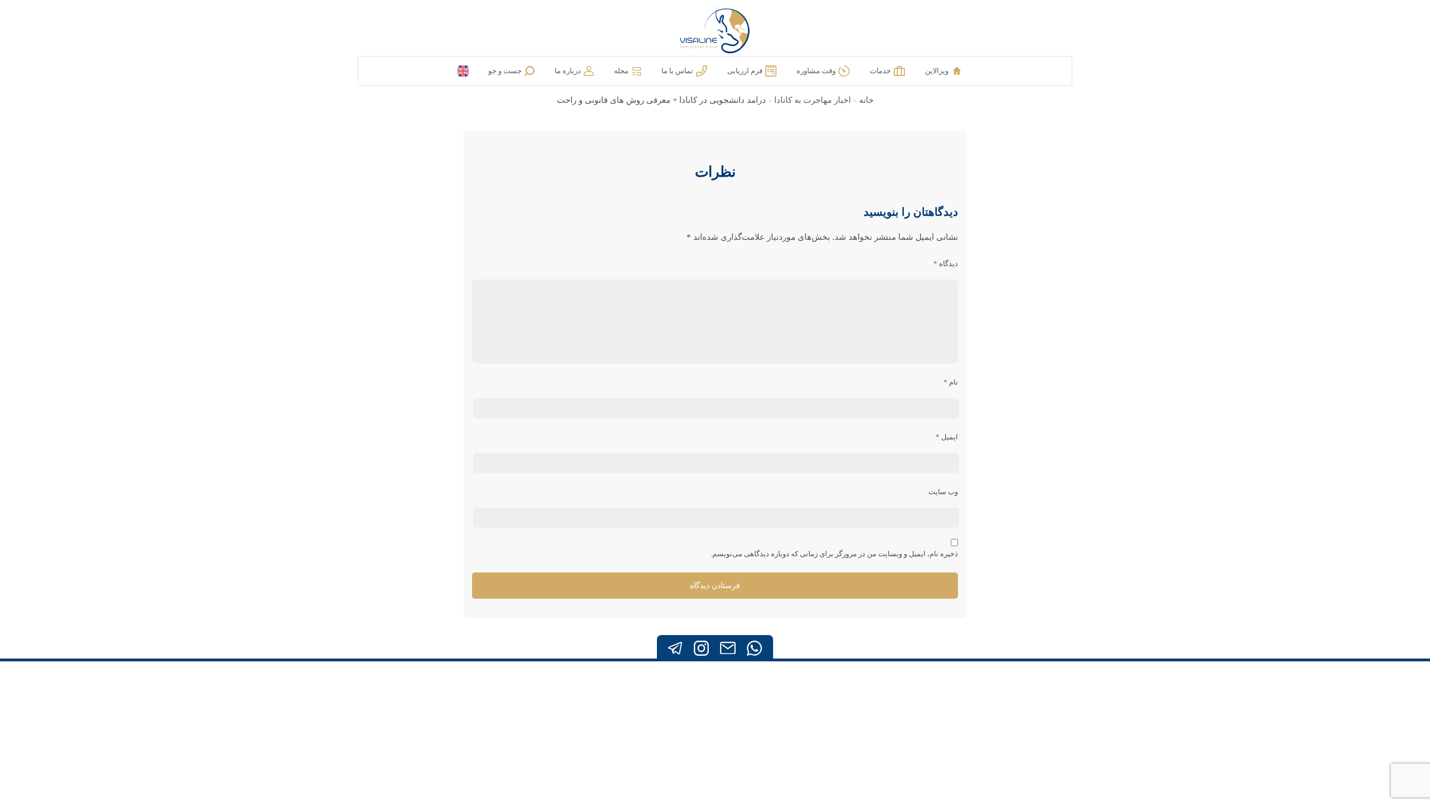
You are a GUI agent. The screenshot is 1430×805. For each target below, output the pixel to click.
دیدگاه (945, 263)
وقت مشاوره (816, 71)
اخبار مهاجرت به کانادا (812, 100)
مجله (621, 71)
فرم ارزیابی (744, 71)
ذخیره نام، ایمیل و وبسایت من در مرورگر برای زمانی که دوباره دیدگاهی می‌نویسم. (834, 554)
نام (950, 382)
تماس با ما (677, 71)
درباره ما (568, 71)
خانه (866, 100)
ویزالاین (936, 71)
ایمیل (947, 437)
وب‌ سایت (943, 491)
